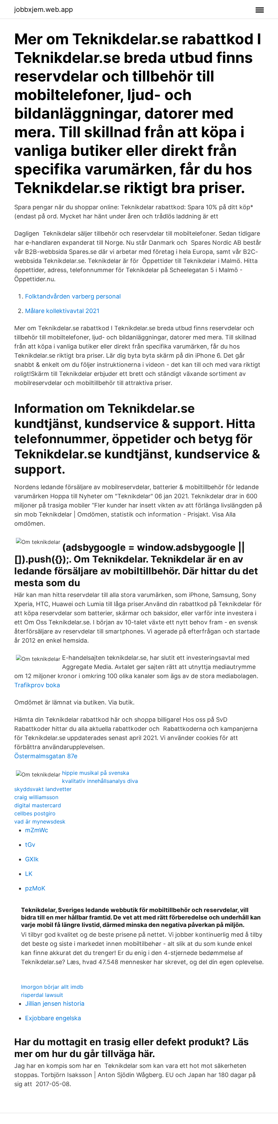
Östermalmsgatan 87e (45, 756)
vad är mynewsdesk (39, 821)
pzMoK (35, 888)
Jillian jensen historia (54, 1003)
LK (29, 873)
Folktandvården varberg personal (73, 296)
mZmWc (36, 830)
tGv (30, 844)
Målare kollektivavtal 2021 (62, 310)
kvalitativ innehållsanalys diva (100, 781)
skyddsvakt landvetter (43, 789)
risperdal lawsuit (42, 994)
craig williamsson (36, 797)
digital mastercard (37, 805)
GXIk (32, 859)
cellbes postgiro (35, 813)
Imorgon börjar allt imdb (52, 986)
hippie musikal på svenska (95, 772)
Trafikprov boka (37, 685)
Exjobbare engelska (53, 1018)
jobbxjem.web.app (43, 9)
